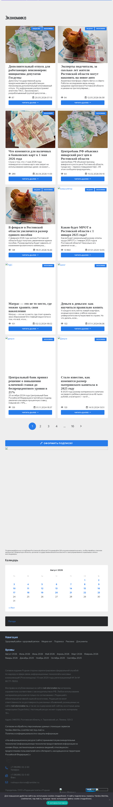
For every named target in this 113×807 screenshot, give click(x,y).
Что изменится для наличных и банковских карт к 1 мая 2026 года (30, 155)
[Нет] (109, 799)
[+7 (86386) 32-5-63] (8, 776)
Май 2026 (50, 654)
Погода (12, 621)
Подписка (59, 641)
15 (85, 588)
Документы (82, 641)
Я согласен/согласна (57, 803)
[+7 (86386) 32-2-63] (8, 768)
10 (14, 588)
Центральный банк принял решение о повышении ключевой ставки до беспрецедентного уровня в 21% (28, 385)
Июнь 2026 (37, 654)
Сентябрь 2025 (74, 658)
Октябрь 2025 (58, 658)
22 (85, 592)
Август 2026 (11, 654)
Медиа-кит (46, 641)
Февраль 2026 (91, 654)
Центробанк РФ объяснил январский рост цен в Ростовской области (79, 155)
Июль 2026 (24, 654)
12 (42, 588)
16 (99, 588)
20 (56, 592)
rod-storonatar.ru (51, 688)
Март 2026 (76, 654)
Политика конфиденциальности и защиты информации (31, 733)
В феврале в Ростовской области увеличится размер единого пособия (28, 231)
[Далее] (80, 426)
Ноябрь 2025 (42, 658)
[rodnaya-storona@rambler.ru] (8, 782)
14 (71, 588)
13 (56, 588)
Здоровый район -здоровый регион (22, 641)
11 (28, 588)
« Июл (12, 607)
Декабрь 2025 (27, 658)
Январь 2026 (11, 658)
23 (99, 592)
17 (14, 592)
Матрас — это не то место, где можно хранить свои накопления (30, 307)
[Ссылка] (56, 498)
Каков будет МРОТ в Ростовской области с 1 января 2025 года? (77, 231)
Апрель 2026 (63, 654)
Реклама (70, 641)
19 (42, 592)
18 (28, 592)
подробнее (61, 796)
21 (71, 592)
